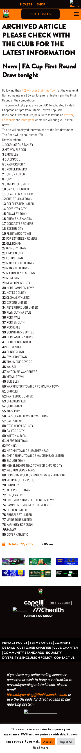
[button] (76, 14)
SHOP (41, 4)
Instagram (27, 120)
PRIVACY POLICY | (15, 643)
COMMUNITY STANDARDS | (24, 652)
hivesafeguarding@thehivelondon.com (37, 694)
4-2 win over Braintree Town (39, 90)
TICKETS (26, 4)
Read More (40, 747)
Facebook (8, 120)
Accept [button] (48, 741)
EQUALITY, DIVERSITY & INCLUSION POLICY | (32, 655)
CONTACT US (64, 657)
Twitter (68, 115)
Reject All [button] (66, 741)
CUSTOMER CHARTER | (35, 647)
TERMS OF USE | (41, 643)
